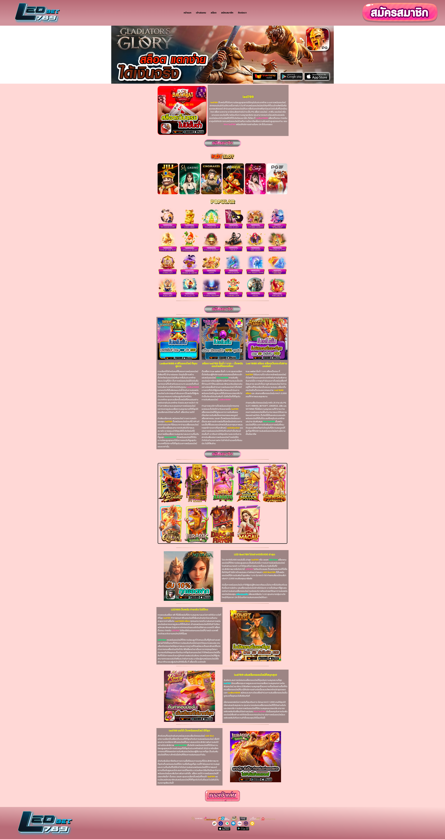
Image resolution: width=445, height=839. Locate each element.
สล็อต (213, 12)
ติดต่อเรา (242, 12)
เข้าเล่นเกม (201, 12)
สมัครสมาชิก (227, 12)
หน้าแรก (187, 12)
